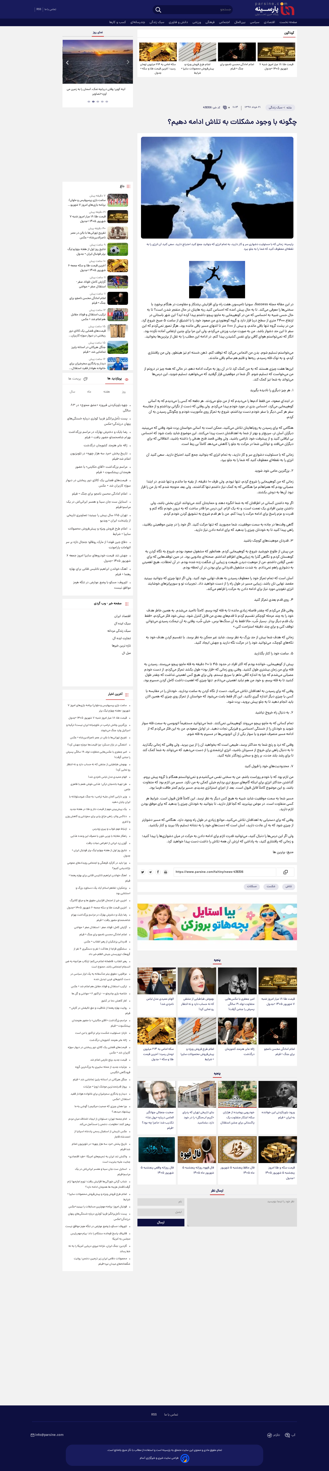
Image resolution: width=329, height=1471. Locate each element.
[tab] (106, 101)
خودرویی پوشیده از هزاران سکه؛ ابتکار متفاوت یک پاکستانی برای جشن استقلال (237, 1117)
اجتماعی (225, 22)
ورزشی (197, 22)
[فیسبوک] (158, 872)
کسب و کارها (118, 22)
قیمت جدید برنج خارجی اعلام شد (108, 1060)
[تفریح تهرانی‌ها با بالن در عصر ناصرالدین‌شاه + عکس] (117, 233)
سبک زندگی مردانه (119, 631)
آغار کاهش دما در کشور (114, 1001)
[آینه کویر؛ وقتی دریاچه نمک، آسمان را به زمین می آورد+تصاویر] (97, 62)
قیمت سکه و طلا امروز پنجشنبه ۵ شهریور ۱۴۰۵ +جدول (280, 1173)
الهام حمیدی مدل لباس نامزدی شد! (160, 1002)
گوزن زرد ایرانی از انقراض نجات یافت (106, 843)
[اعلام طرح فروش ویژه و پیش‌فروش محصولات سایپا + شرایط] (197, 52)
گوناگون (289, 33)
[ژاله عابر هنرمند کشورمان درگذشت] (237, 1031)
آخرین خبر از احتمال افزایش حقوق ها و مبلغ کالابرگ (98, 901)
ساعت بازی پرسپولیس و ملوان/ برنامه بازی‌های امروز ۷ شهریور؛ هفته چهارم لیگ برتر (86, 202)
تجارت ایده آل (122, 638)
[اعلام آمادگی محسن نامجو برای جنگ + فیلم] (237, 52)
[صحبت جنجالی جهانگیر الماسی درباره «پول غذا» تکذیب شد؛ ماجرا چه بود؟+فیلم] (156, 1094)
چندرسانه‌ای (138, 22)
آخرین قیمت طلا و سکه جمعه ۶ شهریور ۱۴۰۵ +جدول (86, 268)
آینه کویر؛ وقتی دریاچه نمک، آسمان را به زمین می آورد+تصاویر (96, 91)
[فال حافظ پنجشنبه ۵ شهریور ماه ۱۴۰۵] (237, 1149)
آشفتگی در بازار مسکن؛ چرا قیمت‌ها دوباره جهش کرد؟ (97, 745)
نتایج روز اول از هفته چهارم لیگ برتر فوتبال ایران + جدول (86, 251)
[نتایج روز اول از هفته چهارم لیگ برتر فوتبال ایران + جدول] (117, 249)
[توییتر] (142, 872)
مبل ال (126, 653)
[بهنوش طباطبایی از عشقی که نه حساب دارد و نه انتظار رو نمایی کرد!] (197, 981)
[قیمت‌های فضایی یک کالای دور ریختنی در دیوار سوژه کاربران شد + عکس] (117, 331)
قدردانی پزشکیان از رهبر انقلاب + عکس (105, 942)
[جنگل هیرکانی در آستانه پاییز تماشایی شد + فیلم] (117, 347)
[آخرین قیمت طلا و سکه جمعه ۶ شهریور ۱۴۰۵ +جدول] (117, 266)
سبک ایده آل (122, 623)
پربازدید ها (114, 378)
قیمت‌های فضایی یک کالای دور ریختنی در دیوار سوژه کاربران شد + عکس (87, 333)
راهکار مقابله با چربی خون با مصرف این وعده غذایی (98, 836)
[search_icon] (158, 10)
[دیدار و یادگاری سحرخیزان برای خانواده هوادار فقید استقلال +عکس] (117, 364)
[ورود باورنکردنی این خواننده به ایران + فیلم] (277, 1094)
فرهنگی (210, 22)
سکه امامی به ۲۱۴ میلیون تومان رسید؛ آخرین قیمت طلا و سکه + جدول (158, 68)
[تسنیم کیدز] (217, 923)
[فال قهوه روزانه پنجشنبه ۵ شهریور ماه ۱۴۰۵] (197, 1149)
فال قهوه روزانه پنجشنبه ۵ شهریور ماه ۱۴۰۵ (198, 1170)
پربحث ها (74, 379)
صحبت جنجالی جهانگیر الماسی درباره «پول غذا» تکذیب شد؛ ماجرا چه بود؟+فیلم (158, 1120)
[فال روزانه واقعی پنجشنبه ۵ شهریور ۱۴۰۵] (156, 1149)
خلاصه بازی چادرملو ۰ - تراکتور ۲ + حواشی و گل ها (99, 994)
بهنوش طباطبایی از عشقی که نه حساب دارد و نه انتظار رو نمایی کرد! (197, 1004)
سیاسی (255, 22)
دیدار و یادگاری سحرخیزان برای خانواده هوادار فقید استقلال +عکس (87, 366)
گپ (293, 1435)
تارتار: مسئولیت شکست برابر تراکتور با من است (101, 1033)
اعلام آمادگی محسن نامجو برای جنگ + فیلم (237, 66)
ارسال (160, 1222)
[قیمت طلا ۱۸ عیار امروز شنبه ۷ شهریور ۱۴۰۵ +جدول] (276, 52)
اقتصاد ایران (122, 616)
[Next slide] (127, 62)
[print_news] (165, 872)
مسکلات (251, 886)
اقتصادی (270, 22)
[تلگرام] (150, 872)
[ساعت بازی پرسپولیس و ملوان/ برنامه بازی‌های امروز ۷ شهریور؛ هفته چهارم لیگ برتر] (117, 200)
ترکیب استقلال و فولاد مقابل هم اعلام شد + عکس (88, 317)
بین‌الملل (240, 22)
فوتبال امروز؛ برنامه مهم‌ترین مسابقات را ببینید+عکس (97, 1207)
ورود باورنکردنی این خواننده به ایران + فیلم (278, 1115)
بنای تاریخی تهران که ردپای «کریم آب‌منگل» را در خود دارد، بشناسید (198, 1117)
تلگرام (276, 1435)
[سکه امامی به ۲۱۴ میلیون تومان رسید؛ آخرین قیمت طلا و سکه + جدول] (158, 52)
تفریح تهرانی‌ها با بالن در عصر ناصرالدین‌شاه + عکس (87, 235)
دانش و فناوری (179, 22)
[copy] (285, 872)
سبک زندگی (157, 22)
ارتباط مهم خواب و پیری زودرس (109, 829)
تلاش (289, 886)
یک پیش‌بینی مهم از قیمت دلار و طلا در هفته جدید (98, 809)
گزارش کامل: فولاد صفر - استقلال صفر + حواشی (90, 284)
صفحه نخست (288, 22)
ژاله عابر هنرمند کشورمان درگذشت (239, 1052)
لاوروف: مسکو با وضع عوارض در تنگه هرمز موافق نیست (96, 1226)
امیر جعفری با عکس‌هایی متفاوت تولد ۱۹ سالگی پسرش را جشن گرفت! (239, 1004)
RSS (38, 9)
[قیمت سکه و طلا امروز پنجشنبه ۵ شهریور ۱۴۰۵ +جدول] (277, 1149)
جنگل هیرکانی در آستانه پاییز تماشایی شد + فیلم (88, 349)
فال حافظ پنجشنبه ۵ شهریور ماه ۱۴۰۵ (237, 1170)
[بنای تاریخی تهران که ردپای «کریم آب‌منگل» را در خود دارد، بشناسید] (197, 1094)
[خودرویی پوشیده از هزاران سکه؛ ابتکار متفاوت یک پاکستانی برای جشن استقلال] (237, 1094)
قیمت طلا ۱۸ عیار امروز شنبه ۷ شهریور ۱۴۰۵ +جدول (276, 66)
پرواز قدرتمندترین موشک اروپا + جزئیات (105, 1087)
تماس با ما (50, 9)
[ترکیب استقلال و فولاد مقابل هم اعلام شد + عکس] (117, 315)
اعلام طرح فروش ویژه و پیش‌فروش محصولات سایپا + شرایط (197, 68)
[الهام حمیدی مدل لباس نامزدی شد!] (156, 981)
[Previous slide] (67, 62)
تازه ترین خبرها (121, 645)
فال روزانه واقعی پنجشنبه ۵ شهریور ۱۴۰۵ (157, 1170)
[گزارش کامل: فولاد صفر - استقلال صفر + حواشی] (117, 282)
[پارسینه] (272, 10)
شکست (271, 886)
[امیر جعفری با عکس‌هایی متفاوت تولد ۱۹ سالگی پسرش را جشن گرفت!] (237, 981)
